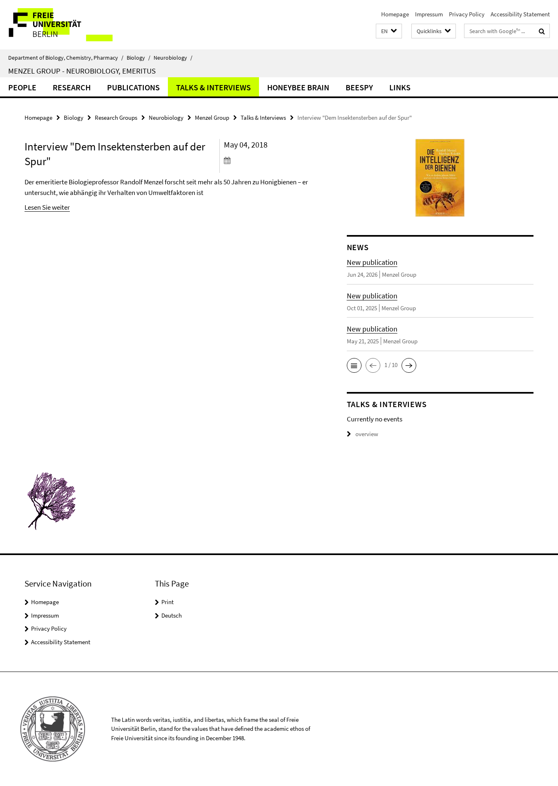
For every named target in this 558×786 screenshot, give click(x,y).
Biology (138, 57)
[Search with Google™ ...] (541, 31)
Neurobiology (173, 57)
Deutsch (171, 615)
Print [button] (167, 602)
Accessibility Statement (520, 14)
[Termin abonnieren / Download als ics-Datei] (270, 160)
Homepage (395, 14)
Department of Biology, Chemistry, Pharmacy (65, 57)
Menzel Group (212, 117)
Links (400, 87)
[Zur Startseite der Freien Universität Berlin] (68, 24)
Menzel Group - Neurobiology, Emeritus (82, 71)
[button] (389, 31)
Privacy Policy (466, 14)
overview (366, 434)
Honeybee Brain (298, 87)
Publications (133, 87)
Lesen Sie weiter (47, 207)
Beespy (359, 87)
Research (72, 87)
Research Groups (116, 117)
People (22, 87)
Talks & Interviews (213, 87)
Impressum (429, 14)
